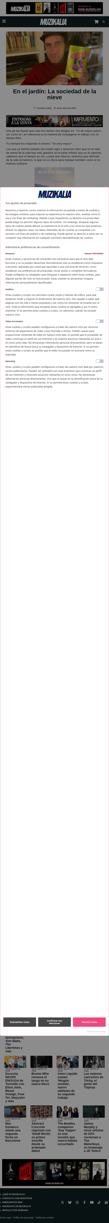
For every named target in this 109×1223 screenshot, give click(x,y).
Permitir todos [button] (89, 1022)
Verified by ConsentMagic (96, 1031)
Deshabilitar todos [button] (20, 1022)
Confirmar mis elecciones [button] (54, 1022)
